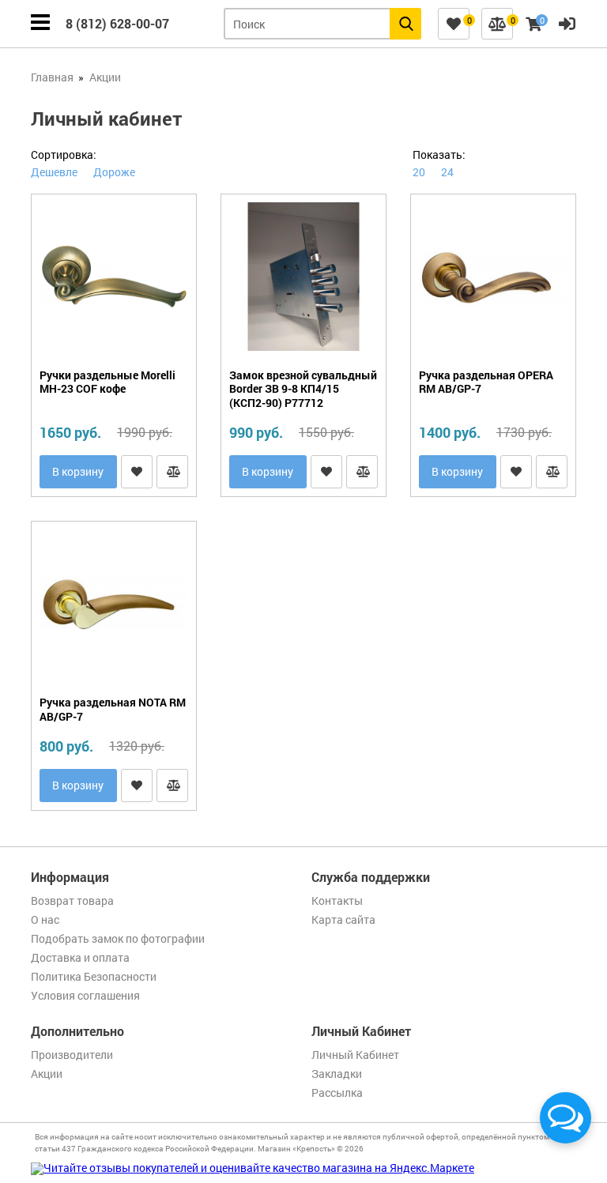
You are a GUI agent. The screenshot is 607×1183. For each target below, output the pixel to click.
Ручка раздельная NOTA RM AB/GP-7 (113, 709)
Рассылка (337, 1092)
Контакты (337, 900)
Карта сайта (343, 919)
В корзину (78, 471)
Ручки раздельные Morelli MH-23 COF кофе (107, 382)
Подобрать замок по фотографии (118, 938)
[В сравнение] (172, 471)
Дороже (114, 171)
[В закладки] (137, 471)
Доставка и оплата (80, 957)
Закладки (336, 1073)
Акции (46, 1073)
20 (419, 171)
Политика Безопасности (93, 976)
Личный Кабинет (355, 1054)
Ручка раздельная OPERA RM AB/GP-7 (486, 382)
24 (447, 171)
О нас (45, 919)
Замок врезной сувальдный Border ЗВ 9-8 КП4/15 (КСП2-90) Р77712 (303, 389)
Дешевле (54, 171)
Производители (72, 1054)
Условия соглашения (85, 995)
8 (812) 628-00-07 (117, 23)
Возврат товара (72, 900)
